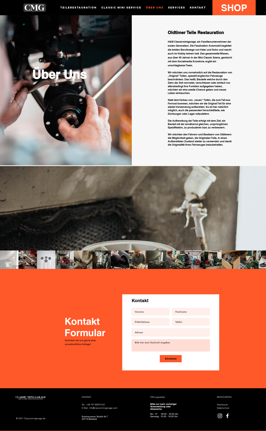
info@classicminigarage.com (103, 408)
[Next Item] (260, 208)
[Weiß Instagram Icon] (220, 416)
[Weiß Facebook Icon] (227, 416)
